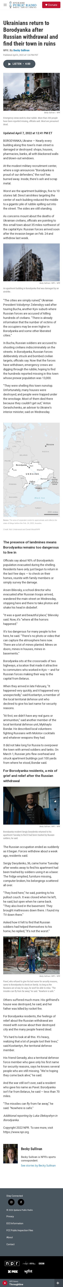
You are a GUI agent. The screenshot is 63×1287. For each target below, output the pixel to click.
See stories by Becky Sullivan (38, 1165)
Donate (52, 4)
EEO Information (14, 1223)
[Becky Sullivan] (10, 1153)
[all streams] (58, 1283)
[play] (5, 1283)
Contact (10, 1244)
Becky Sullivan (21, 50)
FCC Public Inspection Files (19, 1230)
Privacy (10, 1216)
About (9, 1237)
